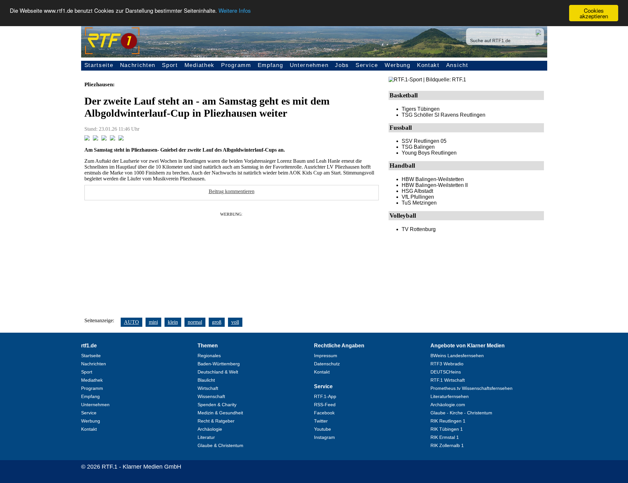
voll (235, 322)
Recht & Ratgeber (216, 421)
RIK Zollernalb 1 (447, 445)
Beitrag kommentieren (231, 191)
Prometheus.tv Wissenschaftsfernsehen (471, 388)
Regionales (209, 355)
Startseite (98, 65)
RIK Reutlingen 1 (447, 421)
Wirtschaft (208, 388)
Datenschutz (327, 363)
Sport (170, 65)
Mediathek (199, 65)
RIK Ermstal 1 (444, 437)
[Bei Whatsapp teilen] (104, 139)
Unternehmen (309, 65)
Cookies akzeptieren (594, 13)
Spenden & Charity (217, 404)
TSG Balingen (418, 147)
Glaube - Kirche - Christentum (461, 412)
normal (195, 322)
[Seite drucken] (121, 139)
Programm (236, 65)
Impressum (325, 355)
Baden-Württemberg (219, 363)
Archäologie (210, 429)
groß (216, 322)
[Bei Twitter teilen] (95, 139)
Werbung (397, 65)
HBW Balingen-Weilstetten (433, 179)
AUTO (131, 322)
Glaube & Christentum (220, 445)
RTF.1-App (325, 396)
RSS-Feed (325, 404)
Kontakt (428, 65)
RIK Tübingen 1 (446, 429)
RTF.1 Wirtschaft (447, 380)
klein (173, 322)
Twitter (321, 421)
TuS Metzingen (419, 203)
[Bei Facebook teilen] (87, 139)
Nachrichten (138, 65)
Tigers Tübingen (421, 109)
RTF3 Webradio (446, 363)
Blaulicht (206, 380)
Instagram (324, 437)
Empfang (270, 65)
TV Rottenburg (419, 229)
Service (367, 65)
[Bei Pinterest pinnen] (112, 139)
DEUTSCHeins (445, 372)
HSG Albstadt (417, 191)
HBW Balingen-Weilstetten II (435, 185)
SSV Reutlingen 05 (424, 141)
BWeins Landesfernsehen (457, 355)
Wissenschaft (211, 396)
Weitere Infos (234, 11)
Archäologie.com (447, 404)
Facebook (324, 412)
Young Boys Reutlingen (429, 153)
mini (153, 322)
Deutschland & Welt (218, 372)
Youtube (322, 429)
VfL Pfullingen (418, 197)
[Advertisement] (231, 262)
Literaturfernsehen (449, 396)
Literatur (206, 437)
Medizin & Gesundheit (220, 412)
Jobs (342, 65)
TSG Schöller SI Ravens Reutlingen (443, 115)
